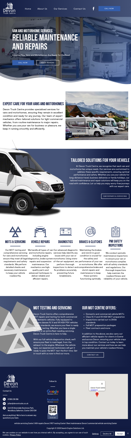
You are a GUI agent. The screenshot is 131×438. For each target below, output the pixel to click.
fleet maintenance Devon (77, 423)
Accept (120, 433)
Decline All (107, 433)
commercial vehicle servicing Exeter (102, 423)
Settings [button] (95, 433)
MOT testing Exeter (58, 423)
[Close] (127, 433)
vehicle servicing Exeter (23, 423)
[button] (60, 8)
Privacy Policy (15, 435)
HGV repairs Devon (42, 423)
